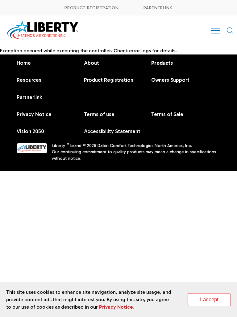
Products (162, 63)
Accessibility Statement (112, 131)
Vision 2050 (30, 131)
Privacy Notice (34, 114)
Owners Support (170, 80)
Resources (29, 80)
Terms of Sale (167, 114)
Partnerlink (158, 8)
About (91, 63)
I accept (209, 299)
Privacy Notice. (117, 307)
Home (24, 63)
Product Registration (91, 8)
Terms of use (99, 114)
